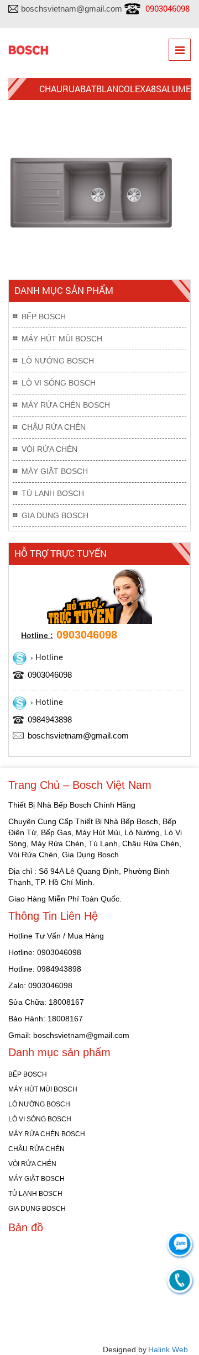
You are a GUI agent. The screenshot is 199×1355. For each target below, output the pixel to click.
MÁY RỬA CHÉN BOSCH (66, 404)
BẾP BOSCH (44, 316)
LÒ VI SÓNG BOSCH (59, 382)
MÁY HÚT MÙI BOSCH (62, 338)
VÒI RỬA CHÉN (49, 449)
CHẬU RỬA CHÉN (54, 427)
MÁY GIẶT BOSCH (55, 471)
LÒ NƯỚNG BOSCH (58, 360)
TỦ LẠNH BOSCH (53, 493)
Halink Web (168, 1349)
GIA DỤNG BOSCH (55, 515)
